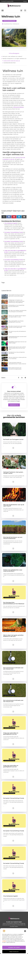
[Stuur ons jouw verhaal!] (14, 386)
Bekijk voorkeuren (14, 951)
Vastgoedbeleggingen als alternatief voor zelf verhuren (17, 337)
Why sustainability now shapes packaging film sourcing (15, 321)
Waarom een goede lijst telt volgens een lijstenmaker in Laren (17, 316)
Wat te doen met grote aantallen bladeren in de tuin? (13, 635)
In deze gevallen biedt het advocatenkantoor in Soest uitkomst (17, 363)
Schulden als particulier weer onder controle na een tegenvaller (17, 327)
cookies (4, 941)
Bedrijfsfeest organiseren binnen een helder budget (17, 342)
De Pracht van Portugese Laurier (13, 439)
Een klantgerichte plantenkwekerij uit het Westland (13, 603)
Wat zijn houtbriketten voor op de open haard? (13, 505)
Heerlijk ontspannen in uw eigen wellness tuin (14, 58)
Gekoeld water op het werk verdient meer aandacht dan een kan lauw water (17, 348)
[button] (25, 931)
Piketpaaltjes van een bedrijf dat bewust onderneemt (16, 306)
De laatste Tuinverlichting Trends (13, 232)
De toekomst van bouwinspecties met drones (16, 353)
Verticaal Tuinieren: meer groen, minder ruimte (13, 472)
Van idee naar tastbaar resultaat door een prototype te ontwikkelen (17, 311)
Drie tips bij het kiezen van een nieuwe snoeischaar (12, 538)
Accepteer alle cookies (14, 947)
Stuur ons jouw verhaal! (14, 391)
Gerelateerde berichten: (10, 62)
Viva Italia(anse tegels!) (10, 223)
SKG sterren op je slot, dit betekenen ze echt (17, 332)
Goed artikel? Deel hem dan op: (12, 60)
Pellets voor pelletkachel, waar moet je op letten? (12, 570)
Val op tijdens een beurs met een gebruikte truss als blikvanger (16, 295)
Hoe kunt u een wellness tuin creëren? (12, 56)
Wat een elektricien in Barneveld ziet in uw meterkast (17, 358)
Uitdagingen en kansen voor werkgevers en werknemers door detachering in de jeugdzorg (16, 301)
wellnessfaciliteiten (18, 107)
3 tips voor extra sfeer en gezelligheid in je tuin (10, 733)
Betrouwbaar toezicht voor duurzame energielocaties (14, 368)
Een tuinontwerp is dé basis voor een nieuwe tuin (13, 668)
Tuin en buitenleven (9, 20)
